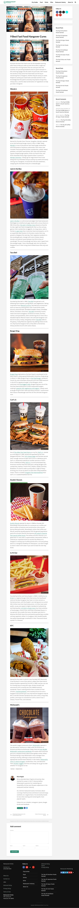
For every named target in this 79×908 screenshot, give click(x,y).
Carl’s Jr (27, 462)
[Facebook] (57, 12)
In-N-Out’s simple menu (28, 608)
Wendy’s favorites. (15, 157)
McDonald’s (36, 745)
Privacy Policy (7, 888)
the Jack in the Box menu (28, 225)
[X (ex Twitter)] (60, 12)
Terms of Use (7, 891)
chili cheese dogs (30, 456)
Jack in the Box (14, 221)
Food (41, 2)
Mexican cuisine (26, 305)
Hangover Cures (19, 768)
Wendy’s (13, 145)
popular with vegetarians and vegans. (28, 388)
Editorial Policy (7, 885)
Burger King (13, 374)
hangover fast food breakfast (34, 472)
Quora (40, 802)
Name (11, 845)
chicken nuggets (19, 763)
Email (24, 845)
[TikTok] (66, 12)
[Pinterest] (60, 15)
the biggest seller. (25, 384)
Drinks (46, 2)
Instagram (46, 217)
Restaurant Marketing (66, 868)
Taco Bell (30, 301)
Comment (12, 830)
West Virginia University (33, 779)
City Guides (35, 2)
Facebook (26, 804)
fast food (12, 768)
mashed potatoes (21, 691)
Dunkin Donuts (15, 523)
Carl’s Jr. (40, 452)
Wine (51, 2)
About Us (70, 2)
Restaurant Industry (60, 2)
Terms (43, 865)
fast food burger (36, 378)
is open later (19, 231)
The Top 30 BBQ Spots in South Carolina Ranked (62, 103)
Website (37, 845)
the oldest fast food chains (22, 452)
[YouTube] (57, 15)
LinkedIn (28, 802)
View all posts (20, 808)
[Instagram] (63, 12)
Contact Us (6, 867)
